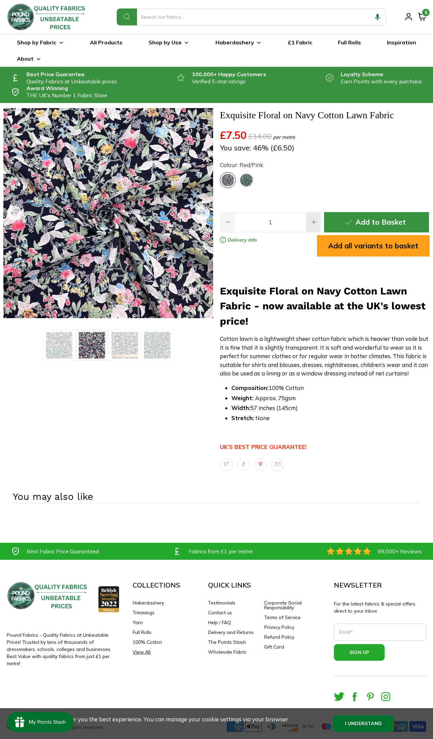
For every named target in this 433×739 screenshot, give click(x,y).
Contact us (220, 613)
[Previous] (14, 213)
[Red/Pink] (228, 180)
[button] (377, 16)
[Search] (127, 16)
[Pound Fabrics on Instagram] (386, 697)
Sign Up (359, 652)
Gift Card (274, 647)
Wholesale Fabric (227, 652)
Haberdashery (234, 42)
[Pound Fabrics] (47, 16)
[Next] (202, 213)
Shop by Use (165, 42)
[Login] (408, 16)
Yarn (138, 622)
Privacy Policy (279, 627)
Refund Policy (279, 637)
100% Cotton (147, 642)
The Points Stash (227, 642)
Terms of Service (282, 617)
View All (142, 652)
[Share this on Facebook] (243, 464)
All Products (106, 42)
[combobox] (251, 16)
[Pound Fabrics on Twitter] (339, 697)
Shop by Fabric (36, 42)
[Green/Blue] (246, 180)
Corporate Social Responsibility (283, 605)
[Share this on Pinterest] (260, 464)
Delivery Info (241, 240)
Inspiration (401, 42)
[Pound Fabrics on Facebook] (354, 697)
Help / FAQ (219, 622)
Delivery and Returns (231, 632)
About (25, 58)
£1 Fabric (300, 42)
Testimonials (221, 603)
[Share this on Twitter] (226, 464)
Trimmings (144, 613)
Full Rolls (349, 42)
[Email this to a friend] (277, 464)
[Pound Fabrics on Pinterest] (370, 697)
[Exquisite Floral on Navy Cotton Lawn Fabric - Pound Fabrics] (108, 213)
